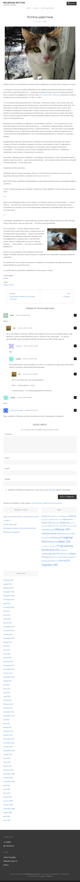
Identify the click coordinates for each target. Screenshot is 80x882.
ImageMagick (45, 519)
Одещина (72, 557)
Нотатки (63, 557)
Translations (53, 546)
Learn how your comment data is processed (46, 503)
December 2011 (8, 712)
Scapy (43, 526)
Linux (46, 522)
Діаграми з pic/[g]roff (11, 532)
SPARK (57, 526)
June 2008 (6, 820)
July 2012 (6, 685)
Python (64, 523)
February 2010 (8, 770)
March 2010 (7, 766)
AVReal (5, 865)
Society (52, 550)
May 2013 (6, 650)
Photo (59, 554)
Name (7, 458)
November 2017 (8, 600)
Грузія (56, 557)
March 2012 (7, 700)
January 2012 (8, 708)
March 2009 (7, 797)
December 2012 (8, 665)
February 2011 (8, 731)
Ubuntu (70, 526)
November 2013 (8, 631)
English (8, 842)
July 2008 (6, 816)
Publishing (55, 538)
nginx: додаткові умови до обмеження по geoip (20, 517)
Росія (65, 560)
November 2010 (8, 743)
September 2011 (9, 716)
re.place (72, 523)
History (62, 529)
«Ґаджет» (6, 520)
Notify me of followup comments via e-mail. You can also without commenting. (39, 490)
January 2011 (8, 735)
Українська (9, 846)
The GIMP (64, 526)
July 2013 (6, 646)
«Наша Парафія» (9, 857)
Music (64, 541)
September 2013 (9, 638)
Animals (63, 550)
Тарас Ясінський (16, 410)
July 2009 (6, 785)
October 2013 (8, 634)
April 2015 (7, 619)
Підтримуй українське (50, 561)
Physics (66, 554)
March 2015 (7, 623)
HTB (72, 516)
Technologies (48, 554)
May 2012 (6, 692)
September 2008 (9, 809)
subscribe (52, 490)
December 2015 (8, 607)
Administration (51, 533)
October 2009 (8, 778)
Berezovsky (65, 534)
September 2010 (9, 751)
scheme (50, 526)
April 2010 (7, 762)
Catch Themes (46, 876)
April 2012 (7, 696)
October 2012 (8, 673)
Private (11, 285)
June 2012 (6, 689)
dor (44, 21)
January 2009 (8, 801)
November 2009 (8, 774)
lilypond (67, 519)
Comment (8, 434)
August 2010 (7, 754)
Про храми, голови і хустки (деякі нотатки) (19, 528)
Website (7, 479)
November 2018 (8, 596)
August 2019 (7, 584)
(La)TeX (45, 516)
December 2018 (8, 592)
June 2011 (6, 723)
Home (28, 8)
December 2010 (8, 739)
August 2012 (7, 681)
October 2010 (8, 747)
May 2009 (6, 793)
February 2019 (8, 588)
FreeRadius (64, 516)
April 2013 (7, 654)
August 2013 (7, 642)
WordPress (49, 530)
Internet (60, 519)
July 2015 (6, 611)
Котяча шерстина (10, 524)
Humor (35, 8)
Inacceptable (45, 546)
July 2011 (6, 720)
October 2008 (8, 805)
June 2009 (6, 789)
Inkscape (53, 519)
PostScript (56, 523)
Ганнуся (19, 346)
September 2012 (9, 677)
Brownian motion (14, 3)
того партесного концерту (50, 95)
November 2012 (8, 669)
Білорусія (49, 557)
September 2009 (9, 782)
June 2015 (6, 615)
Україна (49, 565)
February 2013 (8, 662)
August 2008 (7, 813)
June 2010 (6, 758)
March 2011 (7, 727)
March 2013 (7, 658)
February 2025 (8, 580)
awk (53, 516)
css (57, 516)
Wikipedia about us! (10, 861)
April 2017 (7, 603)
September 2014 (9, 627)
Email (7, 469)
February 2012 (8, 704)
